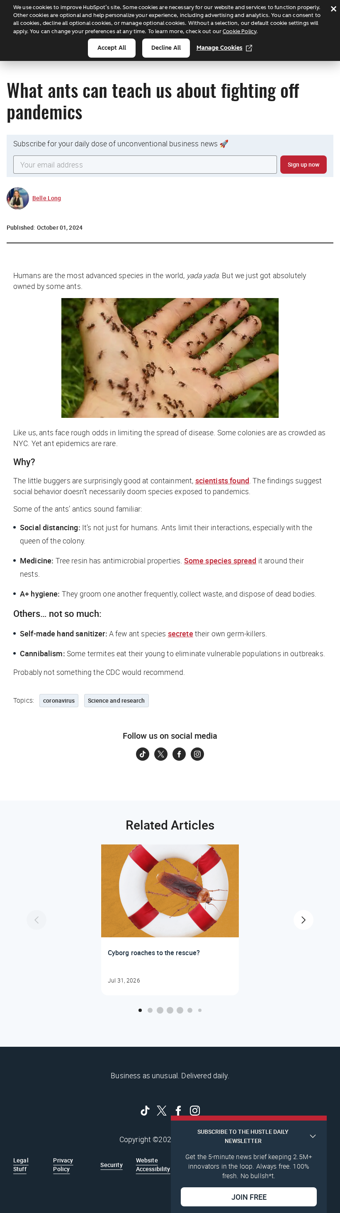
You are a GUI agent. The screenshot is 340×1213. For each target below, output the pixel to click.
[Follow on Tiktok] (142, 754)
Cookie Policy (239, 31)
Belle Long (46, 198)
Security (111, 1165)
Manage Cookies (220, 47)
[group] (170, 920)
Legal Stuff (21, 1164)
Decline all (166, 47)
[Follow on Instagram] (197, 754)
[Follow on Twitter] (161, 754)
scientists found (222, 480)
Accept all (111, 47)
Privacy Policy (63, 1164)
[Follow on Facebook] (179, 754)
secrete (180, 633)
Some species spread (220, 560)
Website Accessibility (153, 1164)
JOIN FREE (249, 1197)
